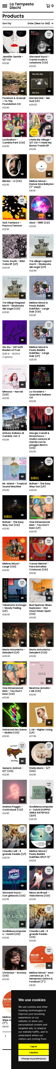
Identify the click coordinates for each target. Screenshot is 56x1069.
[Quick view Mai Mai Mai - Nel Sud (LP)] (49, 91)
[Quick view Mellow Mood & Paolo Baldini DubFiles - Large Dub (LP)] (49, 340)
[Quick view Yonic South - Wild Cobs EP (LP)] (22, 254)
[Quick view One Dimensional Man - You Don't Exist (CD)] (22, 681)
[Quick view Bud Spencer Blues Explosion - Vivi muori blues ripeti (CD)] (49, 598)
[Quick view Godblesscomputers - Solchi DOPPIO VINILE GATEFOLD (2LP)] (49, 799)
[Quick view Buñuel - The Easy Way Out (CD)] (22, 515)
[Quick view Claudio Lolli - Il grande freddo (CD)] (49, 924)
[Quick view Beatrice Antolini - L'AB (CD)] (49, 681)
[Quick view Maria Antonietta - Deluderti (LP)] (22, 642)
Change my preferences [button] (33, 1058)
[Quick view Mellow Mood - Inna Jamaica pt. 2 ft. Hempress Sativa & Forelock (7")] (49, 965)
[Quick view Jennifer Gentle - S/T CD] (22, 49)
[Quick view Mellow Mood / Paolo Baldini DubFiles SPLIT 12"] (49, 844)
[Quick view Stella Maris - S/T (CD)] (49, 761)
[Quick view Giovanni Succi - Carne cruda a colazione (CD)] (49, 49)
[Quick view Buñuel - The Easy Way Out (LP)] (49, 476)
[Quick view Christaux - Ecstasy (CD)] (22, 965)
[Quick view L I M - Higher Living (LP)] (49, 722)
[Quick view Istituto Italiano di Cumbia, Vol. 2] (22, 426)
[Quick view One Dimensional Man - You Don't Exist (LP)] (49, 515)
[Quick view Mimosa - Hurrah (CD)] (22, 384)
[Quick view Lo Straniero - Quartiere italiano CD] (49, 384)
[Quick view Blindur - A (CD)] (22, 174)
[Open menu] (4, 6)
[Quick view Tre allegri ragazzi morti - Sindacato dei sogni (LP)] (49, 254)
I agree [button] (33, 1046)
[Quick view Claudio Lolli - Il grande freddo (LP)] (22, 844)
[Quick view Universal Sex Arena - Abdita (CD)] (22, 722)
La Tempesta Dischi (22, 6)
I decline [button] (33, 1052)
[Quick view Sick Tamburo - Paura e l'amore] (22, 215)
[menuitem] (28, 23)
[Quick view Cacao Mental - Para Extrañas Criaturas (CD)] (49, 556)
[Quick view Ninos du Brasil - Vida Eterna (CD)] (49, 885)
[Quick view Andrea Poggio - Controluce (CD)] (22, 799)
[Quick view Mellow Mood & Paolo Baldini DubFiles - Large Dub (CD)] (49, 295)
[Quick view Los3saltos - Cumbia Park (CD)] (22, 132)
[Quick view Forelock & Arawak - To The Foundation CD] (22, 91)
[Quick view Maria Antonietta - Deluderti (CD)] (49, 642)
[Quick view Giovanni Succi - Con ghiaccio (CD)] (22, 885)
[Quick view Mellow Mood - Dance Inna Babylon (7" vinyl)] (49, 174)
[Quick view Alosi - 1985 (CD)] (49, 215)
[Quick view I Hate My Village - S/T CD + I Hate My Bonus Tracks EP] (49, 132)
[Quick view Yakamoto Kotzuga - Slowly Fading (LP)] (22, 598)
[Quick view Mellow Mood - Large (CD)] (22, 556)
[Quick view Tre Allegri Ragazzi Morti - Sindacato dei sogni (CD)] (22, 295)
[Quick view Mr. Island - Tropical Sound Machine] (22, 476)
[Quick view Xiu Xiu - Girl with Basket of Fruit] (22, 340)
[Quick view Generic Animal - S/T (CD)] (22, 761)
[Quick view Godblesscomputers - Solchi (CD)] (22, 924)
